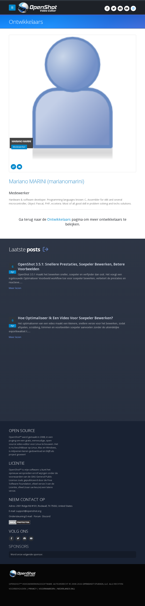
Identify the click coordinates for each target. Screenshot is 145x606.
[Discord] (120, 8)
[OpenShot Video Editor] (37, 7)
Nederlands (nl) (66, 588)
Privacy (32, 588)
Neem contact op (27, 499)
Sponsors (19, 546)
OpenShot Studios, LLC (95, 584)
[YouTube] (126, 8)
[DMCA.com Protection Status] (19, 522)
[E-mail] (19, 166)
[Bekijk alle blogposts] (45, 249)
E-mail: (29, 516)
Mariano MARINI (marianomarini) (46, 181)
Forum (37, 516)
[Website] (13, 166)
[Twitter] (113, 8)
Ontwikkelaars (59, 219)
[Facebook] (107, 8)
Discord (46, 516)
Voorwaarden (47, 588)
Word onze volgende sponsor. (27, 554)
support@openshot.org (28, 511)
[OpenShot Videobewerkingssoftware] (22, 573)
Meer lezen (15, 288)
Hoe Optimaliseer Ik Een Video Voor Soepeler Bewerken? (65, 318)
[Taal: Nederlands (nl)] (133, 8)
